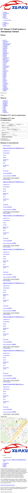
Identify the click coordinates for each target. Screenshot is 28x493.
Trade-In (5, 464)
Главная (5, 12)
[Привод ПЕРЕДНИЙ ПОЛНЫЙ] (5, 125)
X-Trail (4, 25)
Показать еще (4, 416)
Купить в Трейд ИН (15, 178)
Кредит (4, 14)
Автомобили (6, 13)
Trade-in (5, 15)
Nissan (4, 24)
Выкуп (4, 16)
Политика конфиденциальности (8, 485)
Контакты (5, 17)
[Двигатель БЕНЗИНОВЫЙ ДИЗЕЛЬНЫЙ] (13, 124)
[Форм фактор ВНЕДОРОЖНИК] (16, 129)
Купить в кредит (7, 178)
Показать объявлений (7, 136)
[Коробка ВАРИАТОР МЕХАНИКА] (20, 124)
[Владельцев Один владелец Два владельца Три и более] (12, 125)
